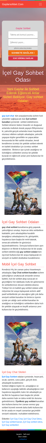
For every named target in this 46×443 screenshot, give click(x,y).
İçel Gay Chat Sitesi (33, 419)
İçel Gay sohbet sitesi (32, 422)
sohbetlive (23, 439)
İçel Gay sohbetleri (10, 425)
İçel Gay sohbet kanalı (12, 422)
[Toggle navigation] (40, 4)
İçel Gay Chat (16, 419)
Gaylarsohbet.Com (12, 4)
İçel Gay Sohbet (9, 377)
